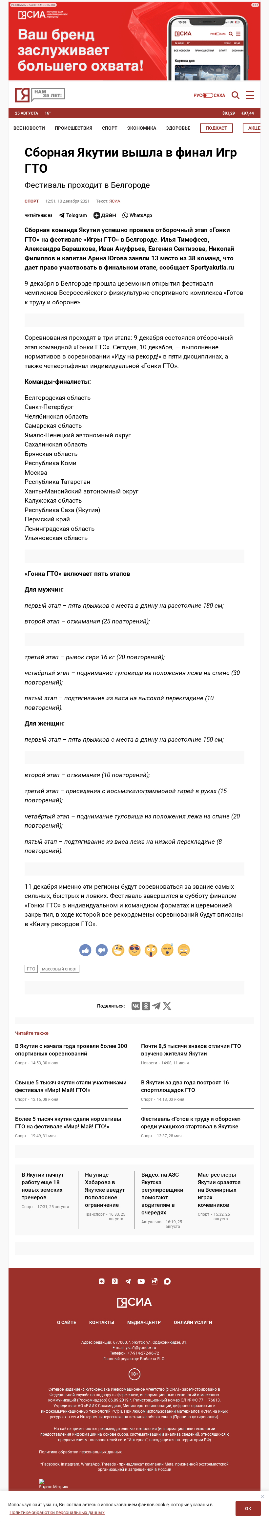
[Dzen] (104, 215)
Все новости (29, 128)
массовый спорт (59, 968)
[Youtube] (141, 1281)
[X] (167, 1006)
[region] (134, 1506)
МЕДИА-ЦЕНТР (144, 1322)
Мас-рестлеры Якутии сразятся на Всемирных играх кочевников (219, 1189)
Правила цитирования (195, 1417)
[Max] (167, 1281)
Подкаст (216, 128)
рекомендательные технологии (127, 1428)
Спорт (109, 128)
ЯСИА (114, 201)
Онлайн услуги (193, 1322)
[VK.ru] (136, 1006)
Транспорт (95, 1214)
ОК (248, 1508)
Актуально (151, 1222)
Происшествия (73, 128)
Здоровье (178, 128)
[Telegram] (156, 1006)
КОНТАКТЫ (101, 1322)
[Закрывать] (262, 1496)
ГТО (31, 968)
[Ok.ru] (146, 1006)
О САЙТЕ (66, 1322)
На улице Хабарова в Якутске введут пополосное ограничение (105, 1189)
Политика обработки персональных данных (80, 1452)
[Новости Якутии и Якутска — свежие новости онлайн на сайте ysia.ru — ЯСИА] (40, 95)
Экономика (141, 128)
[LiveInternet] (79, 1484)
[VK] (101, 1281)
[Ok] (114, 1281)
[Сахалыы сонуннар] (209, 95)
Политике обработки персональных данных (57, 1512)
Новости (149, 1063)
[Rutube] (154, 1281)
